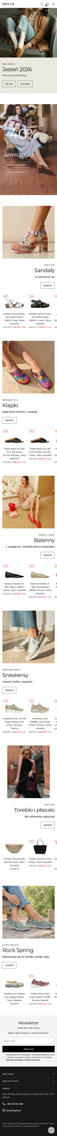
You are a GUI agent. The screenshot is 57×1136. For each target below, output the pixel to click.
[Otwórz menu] (53, 4)
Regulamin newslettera (14, 1060)
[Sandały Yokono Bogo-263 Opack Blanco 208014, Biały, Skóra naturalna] (14, 302)
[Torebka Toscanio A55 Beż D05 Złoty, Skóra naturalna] (14, 847)
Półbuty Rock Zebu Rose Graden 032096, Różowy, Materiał (40, 996)
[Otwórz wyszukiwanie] (42, 4)
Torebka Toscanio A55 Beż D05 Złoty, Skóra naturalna (14, 862)
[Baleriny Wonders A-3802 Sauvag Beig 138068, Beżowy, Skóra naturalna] (40, 572)
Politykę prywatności (32, 1060)
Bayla (23, 1123)
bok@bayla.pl (14, 1110)
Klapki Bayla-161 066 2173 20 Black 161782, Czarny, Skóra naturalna (40, 451)
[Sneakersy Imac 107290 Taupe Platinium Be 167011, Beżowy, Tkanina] (14, 707)
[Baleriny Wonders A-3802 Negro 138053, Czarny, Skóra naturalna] (14, 572)
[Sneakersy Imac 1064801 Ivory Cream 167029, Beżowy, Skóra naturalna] (40, 707)
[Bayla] (8, 4)
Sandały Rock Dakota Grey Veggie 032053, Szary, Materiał (14, 996)
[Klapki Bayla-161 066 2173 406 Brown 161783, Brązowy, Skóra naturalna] (14, 437)
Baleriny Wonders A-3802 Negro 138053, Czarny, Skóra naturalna (14, 586)
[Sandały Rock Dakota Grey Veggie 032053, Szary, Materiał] (14, 982)
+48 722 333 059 (15, 1104)
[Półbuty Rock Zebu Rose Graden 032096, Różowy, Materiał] (40, 982)
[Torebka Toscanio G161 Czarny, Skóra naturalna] (40, 847)
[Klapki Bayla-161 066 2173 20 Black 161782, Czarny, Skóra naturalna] (40, 437)
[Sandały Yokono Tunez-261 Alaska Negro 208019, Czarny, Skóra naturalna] (40, 302)
